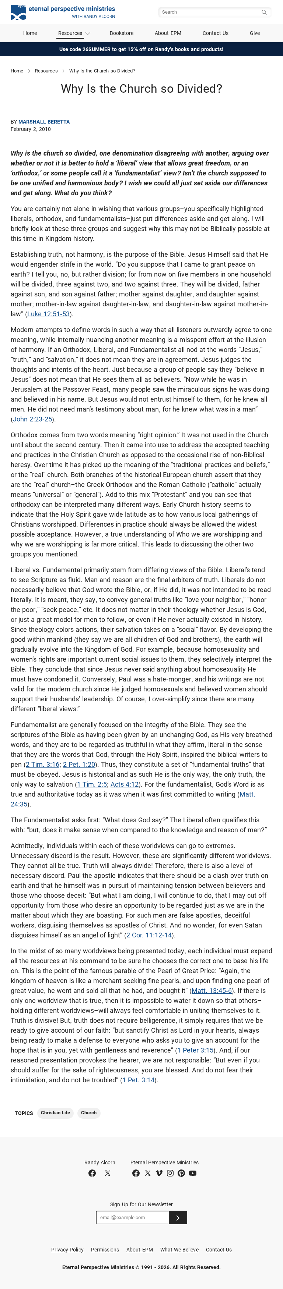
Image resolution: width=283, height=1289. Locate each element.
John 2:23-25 (32, 419)
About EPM (168, 33)
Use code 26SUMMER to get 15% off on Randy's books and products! (141, 49)
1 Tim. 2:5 (92, 784)
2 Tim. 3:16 (42, 764)
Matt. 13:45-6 (212, 990)
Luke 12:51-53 (48, 314)
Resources (46, 71)
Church (89, 1112)
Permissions (105, 1250)
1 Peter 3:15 (195, 1050)
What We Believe (179, 1250)
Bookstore (122, 33)
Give (255, 33)
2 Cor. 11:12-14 (149, 935)
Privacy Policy (67, 1250)
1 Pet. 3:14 (138, 1080)
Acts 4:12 (125, 784)
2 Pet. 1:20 (79, 764)
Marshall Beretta (44, 122)
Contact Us (216, 33)
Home (30, 33)
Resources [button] (70, 33)
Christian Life (55, 1112)
